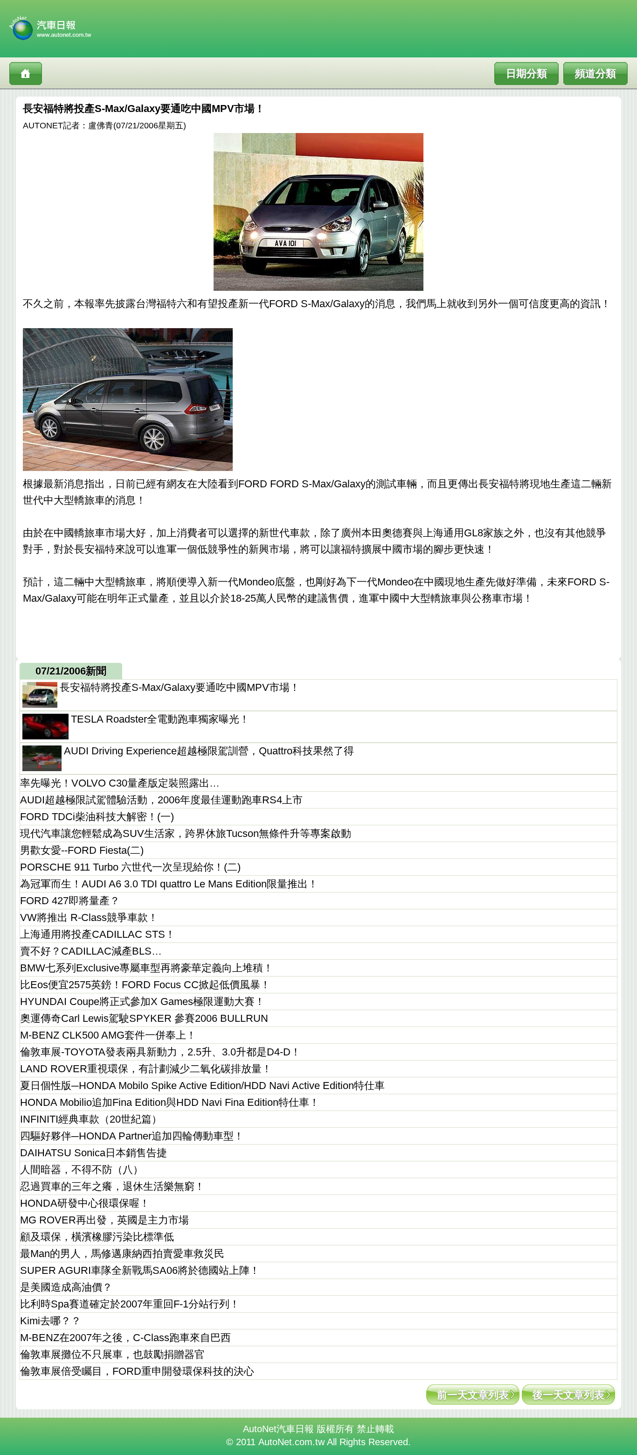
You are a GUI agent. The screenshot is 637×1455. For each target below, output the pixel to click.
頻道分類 (595, 73)
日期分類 (526, 73)
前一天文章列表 (473, 1395)
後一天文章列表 (568, 1395)
